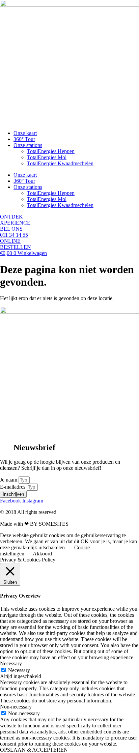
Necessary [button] (11, 663)
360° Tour (24, 139)
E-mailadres (13, 487)
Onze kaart (25, 133)
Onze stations (27, 145)
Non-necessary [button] (16, 706)
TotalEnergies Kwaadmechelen (60, 163)
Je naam (9, 480)
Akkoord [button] (42, 553)
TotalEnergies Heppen (51, 151)
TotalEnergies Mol (46, 157)
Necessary (19, 670)
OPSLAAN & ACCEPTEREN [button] (34, 750)
